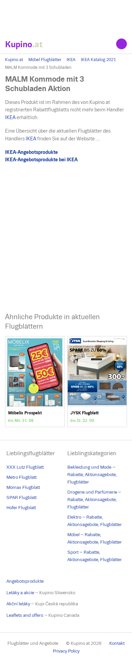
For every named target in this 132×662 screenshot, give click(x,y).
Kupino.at (14, 59)
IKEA (71, 59)
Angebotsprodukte (25, 581)
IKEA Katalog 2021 (98, 59)
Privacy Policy (66, 651)
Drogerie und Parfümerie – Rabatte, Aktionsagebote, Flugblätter (94, 499)
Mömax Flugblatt (23, 487)
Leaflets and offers (24, 615)
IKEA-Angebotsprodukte (31, 152)
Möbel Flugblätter (44, 59)
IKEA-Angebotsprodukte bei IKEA (41, 159)
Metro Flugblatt (21, 477)
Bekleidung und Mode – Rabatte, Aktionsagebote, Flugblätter (92, 475)
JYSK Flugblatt (97, 381)
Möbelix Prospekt (34, 381)
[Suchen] (121, 43)
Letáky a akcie (20, 592)
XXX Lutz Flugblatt (25, 467)
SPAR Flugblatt (21, 497)
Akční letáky (18, 603)
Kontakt (117, 643)
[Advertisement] (66, 17)
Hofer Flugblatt (21, 507)
